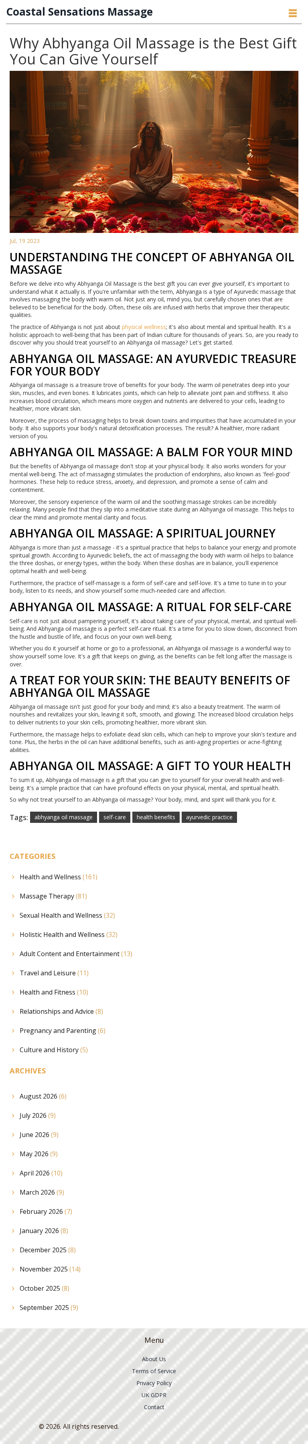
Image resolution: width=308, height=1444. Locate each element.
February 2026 (46, 1211)
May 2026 (39, 1153)
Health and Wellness (58, 876)
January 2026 (44, 1230)
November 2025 (50, 1269)
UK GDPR (154, 1395)
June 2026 (39, 1134)
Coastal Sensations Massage (79, 12)
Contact (154, 1407)
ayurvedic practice (209, 817)
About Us (154, 1359)
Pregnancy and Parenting (62, 1030)
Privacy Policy (154, 1383)
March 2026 (42, 1192)
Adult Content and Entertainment (76, 953)
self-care (114, 817)
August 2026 (43, 1096)
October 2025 (44, 1288)
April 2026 (41, 1173)
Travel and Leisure (54, 973)
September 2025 (49, 1307)
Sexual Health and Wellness (67, 915)
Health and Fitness (54, 992)
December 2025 (48, 1249)
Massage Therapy (53, 896)
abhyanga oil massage (63, 817)
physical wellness (144, 327)
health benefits (156, 817)
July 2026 (38, 1115)
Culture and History (54, 1049)
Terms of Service (154, 1371)
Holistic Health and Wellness (69, 934)
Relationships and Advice (61, 1011)
